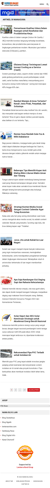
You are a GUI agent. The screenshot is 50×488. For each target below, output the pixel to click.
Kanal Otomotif (8, 440)
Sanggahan (38, 481)
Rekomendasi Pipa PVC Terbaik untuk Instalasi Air (29, 353)
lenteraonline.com (9, 426)
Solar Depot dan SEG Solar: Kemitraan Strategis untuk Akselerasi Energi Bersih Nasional (30, 318)
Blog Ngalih (6, 422)
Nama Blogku (27, 477)
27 (24, 390)
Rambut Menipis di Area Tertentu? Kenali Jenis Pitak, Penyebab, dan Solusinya (30, 104)
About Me (9, 481)
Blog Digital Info (8, 435)
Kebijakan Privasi (23, 481)
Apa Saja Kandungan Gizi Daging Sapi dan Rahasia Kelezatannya (29, 281)
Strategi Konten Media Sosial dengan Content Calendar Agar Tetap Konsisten (29, 209)
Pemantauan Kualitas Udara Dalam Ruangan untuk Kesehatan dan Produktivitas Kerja (30, 31)
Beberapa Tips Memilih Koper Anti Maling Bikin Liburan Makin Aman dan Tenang (30, 173)
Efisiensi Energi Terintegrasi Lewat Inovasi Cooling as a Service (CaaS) (30, 67)
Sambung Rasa (8, 431)
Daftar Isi (25, 484)
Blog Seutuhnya (8, 418)
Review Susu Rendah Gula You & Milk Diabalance (29, 135)
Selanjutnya (34, 390)
